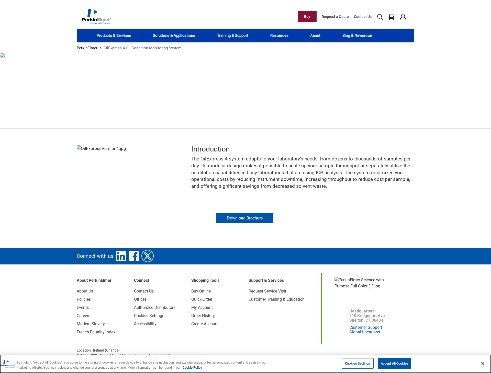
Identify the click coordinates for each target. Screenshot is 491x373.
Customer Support (365, 327)
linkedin (121, 256)
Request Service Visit (267, 291)
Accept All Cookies (394, 363)
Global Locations (364, 332)
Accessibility (145, 323)
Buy (307, 17)
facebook (134, 256)
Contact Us (363, 17)
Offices (140, 299)
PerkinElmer (87, 48)
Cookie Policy (192, 367)
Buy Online (201, 291)
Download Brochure (245, 218)
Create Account (205, 323)
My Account (202, 307)
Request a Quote (335, 17)
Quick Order (201, 299)
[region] (245, 364)
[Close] (482, 363)
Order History (203, 315)
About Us (85, 291)
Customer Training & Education (277, 299)
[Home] (96, 16)
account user (403, 16)
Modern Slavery (91, 323)
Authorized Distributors (154, 307)
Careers (83, 315)
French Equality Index (96, 332)
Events (83, 307)
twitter (147, 256)
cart (391, 16)
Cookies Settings (357, 363)
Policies (84, 299)
